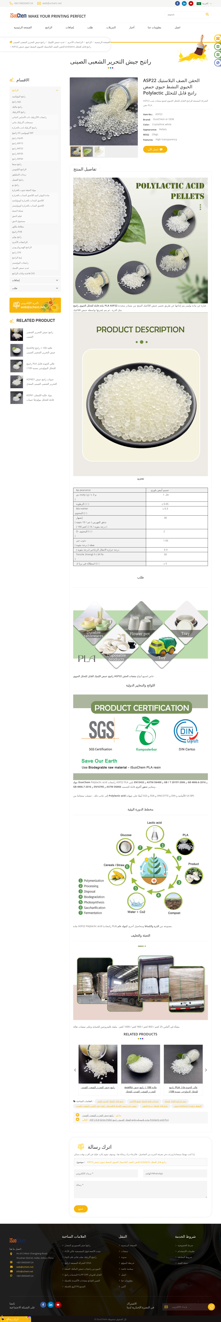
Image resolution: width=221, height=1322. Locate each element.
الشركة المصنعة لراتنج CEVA (78, 1262)
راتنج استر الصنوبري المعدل (77, 1245)
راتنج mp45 (17, 138)
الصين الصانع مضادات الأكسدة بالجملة (82, 1280)
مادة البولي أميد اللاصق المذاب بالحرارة (30, 195)
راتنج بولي (17, 236)
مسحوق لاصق (18, 221)
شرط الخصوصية (185, 1245)
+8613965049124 (23, 3)
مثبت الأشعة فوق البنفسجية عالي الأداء (83, 1251)
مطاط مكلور (18, 226)
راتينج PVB (17, 231)
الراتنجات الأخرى (75, 42)
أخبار (131, 27)
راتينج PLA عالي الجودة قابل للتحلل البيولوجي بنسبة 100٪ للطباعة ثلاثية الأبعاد (139, 1090)
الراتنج (48, 27)
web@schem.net (52, 3)
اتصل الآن (153, 149)
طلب (90, 27)
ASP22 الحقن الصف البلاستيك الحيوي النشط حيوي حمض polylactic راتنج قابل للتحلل (126, 1162)
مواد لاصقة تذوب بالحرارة (24, 190)
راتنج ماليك (17, 106)
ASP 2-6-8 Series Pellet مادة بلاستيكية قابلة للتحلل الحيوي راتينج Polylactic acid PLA (129, 1119)
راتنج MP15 (17, 143)
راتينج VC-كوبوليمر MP (22, 132)
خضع (80, 1208)
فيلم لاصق (17, 216)
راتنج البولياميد (19, 96)
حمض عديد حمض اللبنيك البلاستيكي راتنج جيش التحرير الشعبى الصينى (106, 1105)
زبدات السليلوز (19, 174)
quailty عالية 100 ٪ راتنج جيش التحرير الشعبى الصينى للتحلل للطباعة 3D (97, 1090)
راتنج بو (15, 184)
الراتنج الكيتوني (19, 169)
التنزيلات (111, 27)
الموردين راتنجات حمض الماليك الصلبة (82, 1268)
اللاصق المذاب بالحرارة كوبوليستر (28, 205)
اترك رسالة (12, 1319)
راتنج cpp (16, 101)
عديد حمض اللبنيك (56, 42)
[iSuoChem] (54, 15)
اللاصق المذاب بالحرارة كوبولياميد (28, 200)
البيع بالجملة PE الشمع (75, 1286)
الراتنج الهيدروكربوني (22, 247)
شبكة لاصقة (17, 210)
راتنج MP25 (17, 148)
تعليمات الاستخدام (186, 1251)
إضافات (70, 27)
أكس (123, 1286)
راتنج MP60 (17, 158)
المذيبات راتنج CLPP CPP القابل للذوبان (83, 1274)
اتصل (177, 27)
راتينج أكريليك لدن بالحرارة (24, 127)
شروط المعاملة (185, 1257)
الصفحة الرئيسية (23, 27)
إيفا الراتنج (17, 257)
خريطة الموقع (127, 1262)
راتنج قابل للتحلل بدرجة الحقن (155, 1105)
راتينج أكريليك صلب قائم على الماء (81, 1257)
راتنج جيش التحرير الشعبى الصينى (29, 42)
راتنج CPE (16, 252)
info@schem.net (24, 1271)
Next (206, 1069)
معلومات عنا (154, 27)
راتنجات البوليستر (20, 262)
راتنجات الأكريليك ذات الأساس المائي (29, 117)
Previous (75, 1069)
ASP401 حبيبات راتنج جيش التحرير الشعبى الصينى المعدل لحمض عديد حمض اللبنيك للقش (182, 1090)
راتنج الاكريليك (18, 112)
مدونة (124, 1257)
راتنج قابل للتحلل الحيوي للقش (110, 1101)
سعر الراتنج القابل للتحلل (175, 1101)
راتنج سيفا (17, 164)
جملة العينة (183, 1262)
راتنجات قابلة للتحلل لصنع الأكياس (144, 1101)
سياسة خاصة (127, 1268)
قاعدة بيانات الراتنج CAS (23, 273)
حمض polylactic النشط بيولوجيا (187, 1105)
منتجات (124, 1251)
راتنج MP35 (17, 153)
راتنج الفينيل (17, 179)
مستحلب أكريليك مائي (22, 122)
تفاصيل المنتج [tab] (85, 169)
